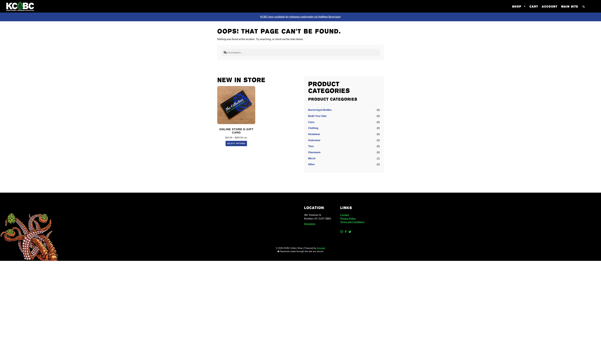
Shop (516, 6)
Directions (309, 224)
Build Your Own (317, 116)
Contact (344, 215)
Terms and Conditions (352, 222)
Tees (311, 146)
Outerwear (314, 140)
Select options (236, 143)
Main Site (569, 6)
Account (549, 6)
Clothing (313, 128)
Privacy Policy (348, 218)
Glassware (314, 152)
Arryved (321, 248)
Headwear (314, 134)
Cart (533, 6)
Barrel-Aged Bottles (320, 110)
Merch (312, 158)
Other (311, 164)
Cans (311, 122)
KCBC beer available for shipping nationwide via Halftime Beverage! (300, 16)
